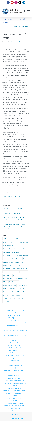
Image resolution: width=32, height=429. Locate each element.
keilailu (25, 258)
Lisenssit (6, 330)
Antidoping (7, 370)
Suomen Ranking (15, 295)
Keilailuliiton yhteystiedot (14, 388)
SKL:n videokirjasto (14, 320)
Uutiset (8, 310)
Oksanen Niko (17, 275)
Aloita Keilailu (13, 313)
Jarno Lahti (6, 252)
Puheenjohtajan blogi (9, 285)
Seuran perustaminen (14, 375)
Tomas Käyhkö (7, 301)
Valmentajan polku (14, 343)
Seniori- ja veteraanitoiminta (13, 325)
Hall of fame (14, 395)
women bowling (18, 301)
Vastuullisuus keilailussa (14, 408)
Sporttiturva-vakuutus (18, 330)
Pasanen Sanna (18, 278)
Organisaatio (6, 390)
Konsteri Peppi (19, 262)
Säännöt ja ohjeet (14, 363)
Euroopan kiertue (8, 245)
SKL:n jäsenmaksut (16, 410)
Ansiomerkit (7, 405)
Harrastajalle (18, 310)
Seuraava (25, 26)
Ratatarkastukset (18, 370)
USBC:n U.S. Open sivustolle (11, 197)
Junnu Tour (6, 258)
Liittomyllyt (17, 265)
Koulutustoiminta (13, 348)
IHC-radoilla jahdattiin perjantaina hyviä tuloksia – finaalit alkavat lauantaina (14, 226)
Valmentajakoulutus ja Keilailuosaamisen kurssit (16, 339)
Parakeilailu (7, 328)
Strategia (7, 393)
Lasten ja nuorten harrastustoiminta (13, 383)
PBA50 (5, 282)
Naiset (17, 272)
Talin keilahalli (7, 298)
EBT (11, 242)
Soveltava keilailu (19, 328)
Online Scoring (21, 368)
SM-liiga (5, 295)
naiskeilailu (24, 272)
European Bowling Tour (10, 248)
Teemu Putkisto (18, 298)
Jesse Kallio (15, 252)
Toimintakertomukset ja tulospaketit (13, 403)
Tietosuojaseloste (16, 414)
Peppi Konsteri (13, 282)
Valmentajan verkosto (14, 345)
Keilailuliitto (14, 385)
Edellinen (17, 26)
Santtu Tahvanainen (9, 292)
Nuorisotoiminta (8, 323)
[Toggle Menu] (28, 11)
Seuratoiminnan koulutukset (13, 380)
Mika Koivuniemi (8, 272)
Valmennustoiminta (14, 333)
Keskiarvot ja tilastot (8, 368)
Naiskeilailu (20, 323)
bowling (5, 242)
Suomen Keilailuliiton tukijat (13, 398)
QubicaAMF (12, 288)
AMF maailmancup (8, 239)
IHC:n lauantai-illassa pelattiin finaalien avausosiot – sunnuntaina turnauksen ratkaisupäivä (14, 210)
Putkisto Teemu (22, 285)
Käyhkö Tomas (7, 265)
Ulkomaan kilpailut (16, 41)
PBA (11, 41)
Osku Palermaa (7, 278)
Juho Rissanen (7, 255)
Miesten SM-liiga (22, 268)
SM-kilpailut (20, 292)
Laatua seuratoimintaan (14, 378)
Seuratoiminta (14, 373)
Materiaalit (14, 400)
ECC (16, 242)
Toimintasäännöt (18, 393)
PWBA (5, 288)
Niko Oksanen (7, 275)
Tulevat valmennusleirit (14, 350)
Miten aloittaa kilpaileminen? (13, 355)
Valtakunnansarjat (14, 360)
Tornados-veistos (19, 405)
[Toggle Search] (24, 11)
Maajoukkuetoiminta (13, 365)
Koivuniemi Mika (8, 262)
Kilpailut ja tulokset (14, 358)
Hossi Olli (21, 248)
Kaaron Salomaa (16, 258)
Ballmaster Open (20, 239)
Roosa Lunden (22, 288)
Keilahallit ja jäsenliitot (14, 318)
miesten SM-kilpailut (9, 268)
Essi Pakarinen (23, 242)
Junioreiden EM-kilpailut (21, 255)
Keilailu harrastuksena (14, 315)
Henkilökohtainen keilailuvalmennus (13, 335)
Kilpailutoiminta (14, 353)
